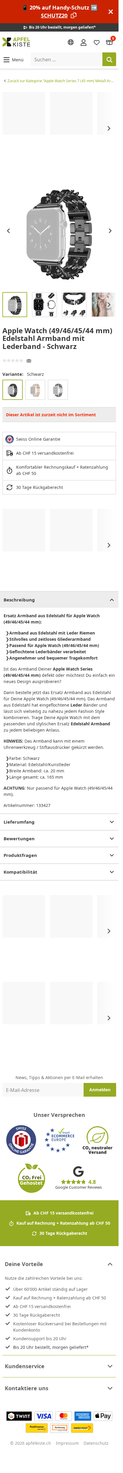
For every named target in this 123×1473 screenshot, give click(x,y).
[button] (13, 59)
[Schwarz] (12, 389)
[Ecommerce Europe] (59, 1140)
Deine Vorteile (24, 1264)
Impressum (67, 1443)
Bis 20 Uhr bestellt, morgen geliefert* (51, 1347)
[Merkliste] (97, 42)
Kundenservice (24, 1366)
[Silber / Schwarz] (57, 389)
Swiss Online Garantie (38, 439)
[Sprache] (71, 42)
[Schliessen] (111, 12)
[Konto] (84, 42)
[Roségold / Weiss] (35, 389)
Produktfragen (20, 855)
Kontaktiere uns (26, 1388)
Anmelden (99, 1089)
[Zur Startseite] (16, 42)
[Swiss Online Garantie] (21, 1140)
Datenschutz (96, 1443)
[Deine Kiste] (110, 42)
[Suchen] (109, 59)
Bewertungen (19, 838)
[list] (59, 128)
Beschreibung (19, 600)
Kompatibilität (20, 872)
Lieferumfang (19, 822)
